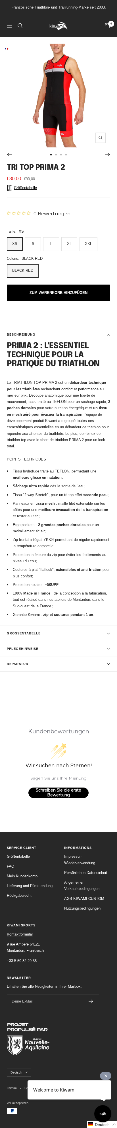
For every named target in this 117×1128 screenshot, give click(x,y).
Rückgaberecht (19, 895)
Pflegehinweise (22, 648)
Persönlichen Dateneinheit (85, 873)
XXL (88, 244)
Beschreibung (21, 334)
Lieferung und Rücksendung (30, 886)
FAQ (10, 866)
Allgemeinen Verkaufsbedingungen (81, 885)
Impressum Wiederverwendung (79, 859)
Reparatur (17, 664)
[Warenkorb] (107, 25)
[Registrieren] (91, 1001)
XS (14, 244)
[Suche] (20, 25)
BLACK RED (22, 270)
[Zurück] (9, 155)
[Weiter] (107, 155)
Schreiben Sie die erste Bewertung (58, 793)
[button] (102, 1124)
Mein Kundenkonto (22, 876)
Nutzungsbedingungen (82, 908)
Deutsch (16, 1072)
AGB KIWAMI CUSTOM (84, 898)
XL (69, 244)
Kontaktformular (20, 934)
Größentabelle (24, 633)
